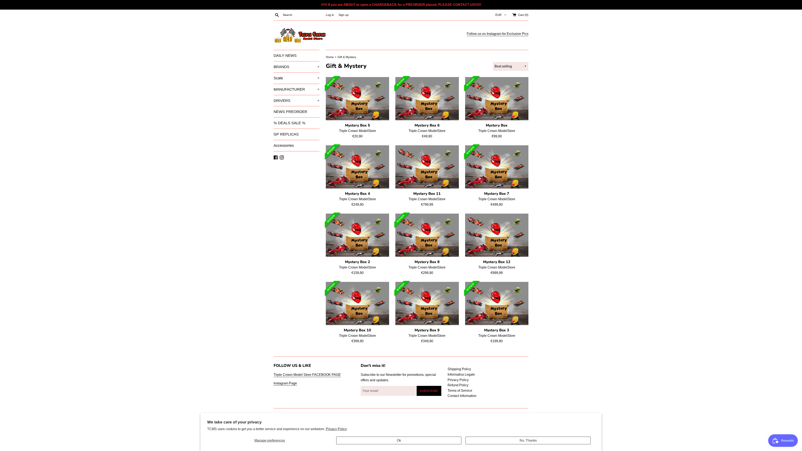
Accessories (284, 145)
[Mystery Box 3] (496, 303)
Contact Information (462, 396)
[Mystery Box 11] (427, 167)
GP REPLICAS (286, 134)
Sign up (344, 14)
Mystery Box (497, 125)
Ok (399, 440)
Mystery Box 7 (496, 193)
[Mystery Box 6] (427, 98)
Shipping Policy (459, 369)
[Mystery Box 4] (357, 167)
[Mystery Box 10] (357, 303)
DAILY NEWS (285, 55)
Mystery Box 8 (427, 261)
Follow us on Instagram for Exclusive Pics (497, 33)
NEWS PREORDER (290, 112)
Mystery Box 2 (357, 261)
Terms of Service (460, 390)
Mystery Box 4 (357, 193)
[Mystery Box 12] (496, 235)
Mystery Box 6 (427, 125)
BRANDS (297, 67)
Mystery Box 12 (496, 261)
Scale (297, 78)
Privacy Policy (336, 429)
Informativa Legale (461, 374)
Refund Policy (458, 385)
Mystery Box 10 (357, 330)
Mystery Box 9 (427, 330)
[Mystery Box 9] (427, 303)
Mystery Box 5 (357, 125)
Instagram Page (285, 383)
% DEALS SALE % (289, 123)
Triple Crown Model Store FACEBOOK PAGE (307, 374)
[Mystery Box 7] (496, 167)
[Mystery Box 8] (427, 235)
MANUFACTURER (297, 89)
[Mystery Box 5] (357, 98)
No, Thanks (528, 440)
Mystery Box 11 (427, 193)
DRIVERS (297, 101)
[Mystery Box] (496, 98)
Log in (330, 14)
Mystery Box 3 (496, 330)
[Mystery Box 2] (357, 235)
